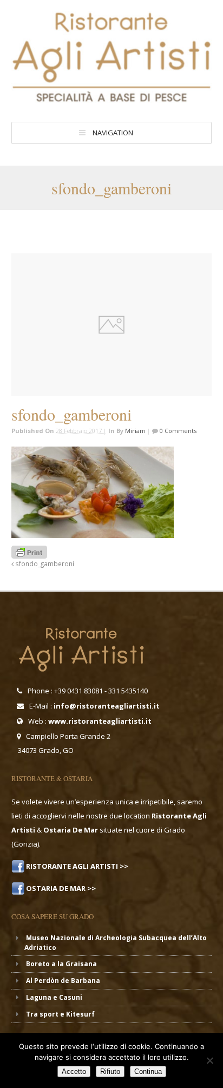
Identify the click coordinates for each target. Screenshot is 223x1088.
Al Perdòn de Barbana (63, 980)
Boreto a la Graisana (61, 963)
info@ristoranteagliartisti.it (107, 706)
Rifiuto (110, 1071)
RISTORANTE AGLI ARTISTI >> (76, 866)
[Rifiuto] (209, 1060)
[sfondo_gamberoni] (111, 324)
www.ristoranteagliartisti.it (100, 721)
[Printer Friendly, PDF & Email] (29, 551)
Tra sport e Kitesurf (60, 1014)
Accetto (74, 1071)
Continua (148, 1071)
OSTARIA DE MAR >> (60, 888)
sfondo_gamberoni (44, 563)
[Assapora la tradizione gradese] (111, 99)
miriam (135, 431)
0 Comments (177, 431)
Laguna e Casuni (54, 997)
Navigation (113, 132)
